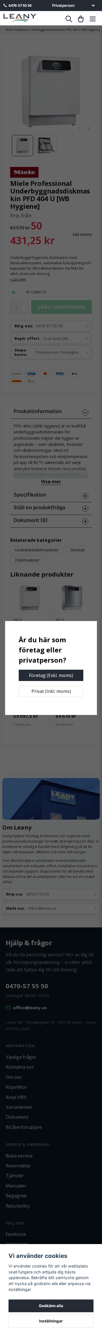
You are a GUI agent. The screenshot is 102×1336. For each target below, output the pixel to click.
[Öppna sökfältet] (69, 19)
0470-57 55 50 (19, 5)
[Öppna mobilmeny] (93, 19)
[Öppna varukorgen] (81, 19)
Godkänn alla (51, 1305)
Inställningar (51, 1321)
